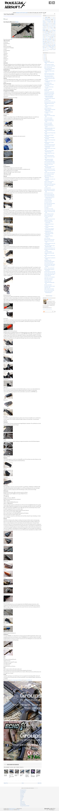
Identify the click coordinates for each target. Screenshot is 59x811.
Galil (44, 32)
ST (51, 44)
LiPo (43, 37)
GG (53, 31)
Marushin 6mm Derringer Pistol (49, 194)
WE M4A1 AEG (46, 90)
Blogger (51, 295)
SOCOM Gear (45, 44)
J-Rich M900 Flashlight (48, 251)
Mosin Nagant (44, 40)
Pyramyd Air (48, 41)
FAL (48, 30)
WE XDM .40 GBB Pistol (48, 89)
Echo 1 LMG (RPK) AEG (48, 204)
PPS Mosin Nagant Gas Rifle (48, 94)
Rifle (53, 42)
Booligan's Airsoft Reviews (12, 808)
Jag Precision (22, 801)
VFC (52, 49)
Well (44, 50)
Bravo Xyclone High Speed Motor (49, 203)
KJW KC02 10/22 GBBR (48, 182)
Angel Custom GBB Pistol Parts (49, 74)
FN (50, 30)
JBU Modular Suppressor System (49, 286)
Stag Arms (16, 764)
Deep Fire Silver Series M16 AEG (49, 172)
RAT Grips (53, 41)
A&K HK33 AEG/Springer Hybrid (49, 274)
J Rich (48, 34)
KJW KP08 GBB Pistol (47, 108)
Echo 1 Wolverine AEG (48, 206)
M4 (13, 764)
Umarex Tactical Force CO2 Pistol (49, 210)
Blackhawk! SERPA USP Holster (49, 239)
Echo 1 (12, 680)
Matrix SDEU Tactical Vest (48, 278)
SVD (46, 45)
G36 (44, 31)
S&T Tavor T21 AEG (47, 100)
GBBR (51, 31)
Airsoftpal (21, 797)
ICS (54, 33)
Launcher (52, 36)
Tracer (47, 49)
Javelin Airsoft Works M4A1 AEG (49, 161)
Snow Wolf (45, 46)
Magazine (47, 38)
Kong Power (52, 35)
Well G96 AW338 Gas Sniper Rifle (49, 271)
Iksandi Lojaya (11, 809)
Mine (53, 39)
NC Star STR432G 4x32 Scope (49, 290)
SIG (51, 43)
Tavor (53, 47)
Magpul (50, 38)
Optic (53, 40)
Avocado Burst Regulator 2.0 (48, 119)
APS (48, 18)
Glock (43, 33)
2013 (45, 58)
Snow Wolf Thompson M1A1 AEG (49, 144)
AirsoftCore (22, 795)
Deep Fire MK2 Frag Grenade (49, 155)
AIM (43, 18)
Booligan (17, 21)
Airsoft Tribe (22, 793)
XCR (46, 50)
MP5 (53, 37)
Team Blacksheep (23, 804)
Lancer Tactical (47, 36)
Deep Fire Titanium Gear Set (48, 181)
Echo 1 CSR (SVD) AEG (48, 67)
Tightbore (52, 48)
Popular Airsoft (22, 803)
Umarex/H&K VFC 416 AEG (48, 208)
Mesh (50, 39)
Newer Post (6, 783)
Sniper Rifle (53, 45)
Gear (50, 32)
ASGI (53, 18)
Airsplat (49, 21)
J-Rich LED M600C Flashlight (49, 64)
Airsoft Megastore (23, 791)
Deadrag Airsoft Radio (17, 680)
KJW (43, 35)
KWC (49, 35)
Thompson (48, 48)
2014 (45, 57)
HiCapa (52, 33)
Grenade (46, 33)
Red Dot (46, 42)
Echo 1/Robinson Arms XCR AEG (49, 189)
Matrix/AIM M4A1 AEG (47, 260)
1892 (43, 17)
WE (54, 49)
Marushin (53, 38)
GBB (47, 31)
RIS (43, 42)
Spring (44, 47)
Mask (43, 39)
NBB (48, 40)
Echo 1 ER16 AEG (47, 238)
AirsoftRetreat (29, 680)
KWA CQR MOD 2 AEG (48, 83)
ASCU (51, 18)
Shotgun (49, 45)
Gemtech (53, 32)
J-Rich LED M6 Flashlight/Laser (49, 195)
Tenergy (44, 48)
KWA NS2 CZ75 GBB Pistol (48, 215)
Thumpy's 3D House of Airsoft (24, 805)
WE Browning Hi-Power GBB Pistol (49, 184)
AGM (53, 17)
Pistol (44, 41)
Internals (45, 34)
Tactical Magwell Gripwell (48, 279)
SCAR (48, 43)
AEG (8, 764)
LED (43, 36)
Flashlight (53, 30)
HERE (11, 39)
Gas (47, 32)
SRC (49, 44)
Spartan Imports (51, 46)
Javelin (53, 34)
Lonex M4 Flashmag (47, 199)
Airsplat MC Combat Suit (48, 220)
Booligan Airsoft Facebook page (21, 12)
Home (23, 783)
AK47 (46, 18)
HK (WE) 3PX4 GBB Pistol (48, 124)
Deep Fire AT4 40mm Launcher (49, 73)
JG (50, 34)
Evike (44, 30)
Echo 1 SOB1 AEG (47, 114)
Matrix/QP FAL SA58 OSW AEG (49, 93)
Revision (50, 42)
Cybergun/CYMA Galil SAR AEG (49, 261)
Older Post (39, 783)
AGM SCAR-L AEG (47, 287)
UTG (50, 49)
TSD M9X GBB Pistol (47, 275)
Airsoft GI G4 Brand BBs (48, 200)
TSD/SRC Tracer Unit (47, 281)
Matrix (47, 39)
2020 (45, 54)
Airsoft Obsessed (22, 792)
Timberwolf (44, 49)
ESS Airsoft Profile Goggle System (49, 264)
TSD (50, 47)
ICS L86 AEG (46, 207)
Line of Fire (47, 37)
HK (49, 33)
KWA (46, 35)
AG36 (51, 17)
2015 (45, 55)
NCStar (51, 40)
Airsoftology (22, 796)
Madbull (44, 38)
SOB (53, 43)
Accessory (47, 19)
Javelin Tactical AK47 (47, 175)
